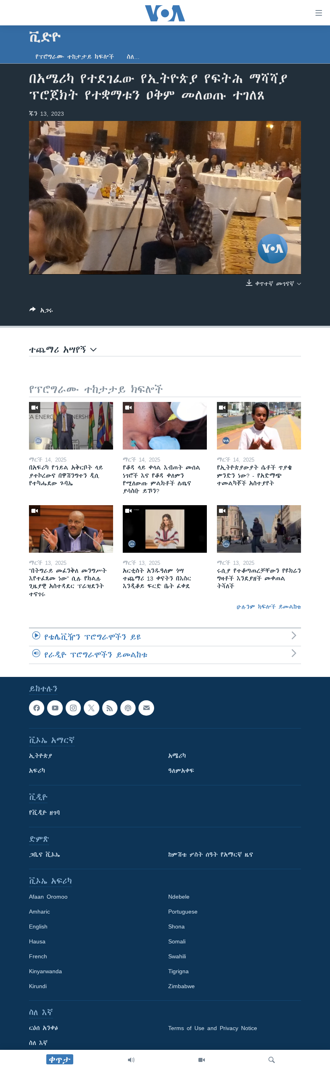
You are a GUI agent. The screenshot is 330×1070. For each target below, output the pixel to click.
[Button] (41, 311)
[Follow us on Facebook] (36, 708)
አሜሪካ (177, 756)
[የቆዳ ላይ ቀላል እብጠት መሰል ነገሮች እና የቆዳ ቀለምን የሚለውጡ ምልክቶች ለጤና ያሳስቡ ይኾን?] (165, 426)
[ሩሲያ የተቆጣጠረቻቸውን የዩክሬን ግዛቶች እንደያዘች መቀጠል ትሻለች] (259, 529)
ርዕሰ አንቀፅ (43, 1028)
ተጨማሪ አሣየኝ (59, 350)
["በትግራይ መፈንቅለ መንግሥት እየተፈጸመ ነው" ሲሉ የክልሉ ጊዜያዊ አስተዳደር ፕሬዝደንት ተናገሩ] (71, 529)
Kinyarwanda (45, 971)
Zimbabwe (181, 986)
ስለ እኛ (38, 1043)
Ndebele (179, 896)
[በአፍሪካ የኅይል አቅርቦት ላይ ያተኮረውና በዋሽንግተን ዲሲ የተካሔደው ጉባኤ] (71, 426)
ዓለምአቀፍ (181, 770)
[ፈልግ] (272, 1060)
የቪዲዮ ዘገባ (44, 812)
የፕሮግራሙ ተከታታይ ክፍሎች (74, 56)
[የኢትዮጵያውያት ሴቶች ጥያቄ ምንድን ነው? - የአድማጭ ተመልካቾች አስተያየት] (259, 426)
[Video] (202, 1060)
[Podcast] (128, 708)
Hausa (37, 941)
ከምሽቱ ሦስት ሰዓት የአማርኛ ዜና (210, 854)
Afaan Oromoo (48, 896)
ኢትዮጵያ (40, 756)
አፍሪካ (37, 770)
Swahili (177, 956)
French (38, 956)
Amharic (39, 911)
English (38, 926)
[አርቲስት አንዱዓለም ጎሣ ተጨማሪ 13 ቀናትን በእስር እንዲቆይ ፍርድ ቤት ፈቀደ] (165, 529)
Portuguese (183, 911)
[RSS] (110, 708)
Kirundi (38, 986)
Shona (176, 926)
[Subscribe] (146, 708)
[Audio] (131, 1060)
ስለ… (133, 56)
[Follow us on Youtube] (54, 708)
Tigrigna (178, 971)
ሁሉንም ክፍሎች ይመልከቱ (269, 607)
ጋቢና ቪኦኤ (44, 854)
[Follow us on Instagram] (73, 708)
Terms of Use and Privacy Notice (212, 1028)
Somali (177, 941)
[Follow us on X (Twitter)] (91, 708)
